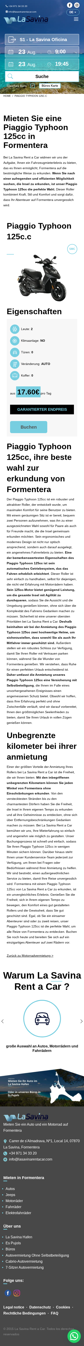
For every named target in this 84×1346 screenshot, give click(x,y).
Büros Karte (50, 85)
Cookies (63, 1307)
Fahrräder (13, 1207)
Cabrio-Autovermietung (24, 1261)
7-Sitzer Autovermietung (25, 1267)
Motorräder (14, 1201)
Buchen (29, 427)
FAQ (54, 1313)
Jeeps (10, 1195)
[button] (74, 1336)
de (71, 12)
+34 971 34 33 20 (17, 6)
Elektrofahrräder (18, 1213)
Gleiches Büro (17, 86)
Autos (10, 1189)
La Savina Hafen (19, 1237)
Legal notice (13, 1307)
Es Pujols (13, 1243)
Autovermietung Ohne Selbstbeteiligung (37, 1255)
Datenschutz (40, 1307)
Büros (10, 1249)
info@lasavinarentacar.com (30, 1159)
